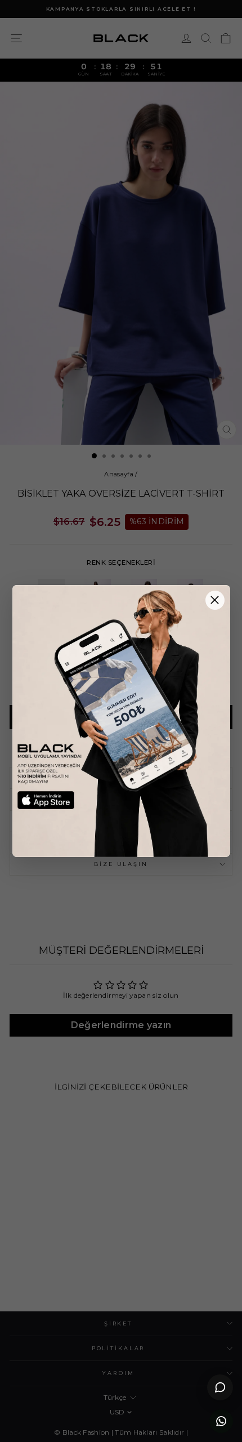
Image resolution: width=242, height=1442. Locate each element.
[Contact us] (221, 1421)
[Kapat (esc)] (215, 600)
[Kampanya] (121, 721)
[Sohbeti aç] (220, 1387)
